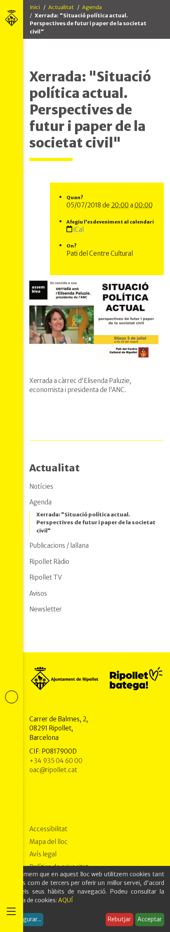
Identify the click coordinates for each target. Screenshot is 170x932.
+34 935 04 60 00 (56, 761)
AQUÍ (65, 900)
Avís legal (43, 854)
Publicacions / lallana (59, 545)
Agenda (92, 7)
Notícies (41, 486)
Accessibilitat (48, 829)
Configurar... (24, 919)
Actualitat (61, 7)
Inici (35, 7)
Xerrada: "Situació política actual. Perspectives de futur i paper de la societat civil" (96, 522)
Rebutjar (119, 919)
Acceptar (149, 919)
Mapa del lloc (48, 842)
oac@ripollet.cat (53, 770)
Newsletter (45, 609)
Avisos (38, 593)
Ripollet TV (45, 577)
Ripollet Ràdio (49, 562)
